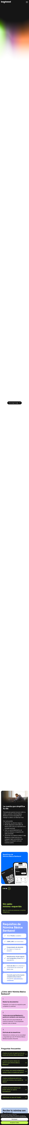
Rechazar (14, 1119)
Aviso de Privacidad (23, 1116)
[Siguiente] (9, 888)
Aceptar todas (14, 1122)
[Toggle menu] (27, 2)
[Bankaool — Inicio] (6, 2)
